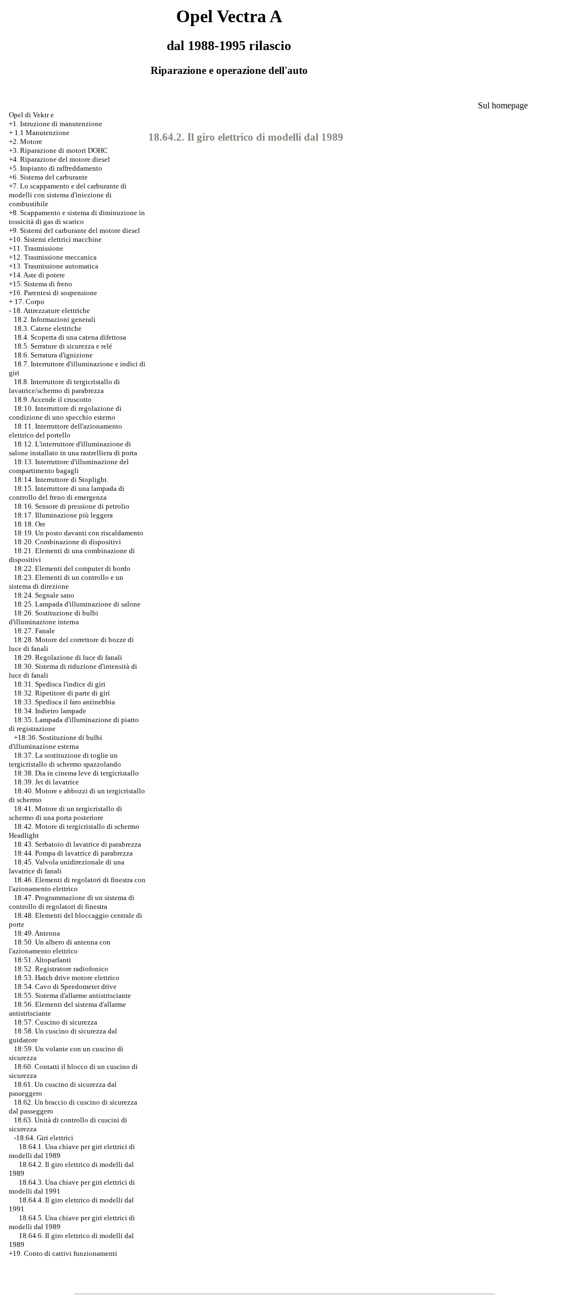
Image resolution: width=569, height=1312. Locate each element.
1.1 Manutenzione (41, 132)
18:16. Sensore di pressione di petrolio (71, 506)
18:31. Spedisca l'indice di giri (60, 684)
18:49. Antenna (37, 933)
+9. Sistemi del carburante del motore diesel (74, 230)
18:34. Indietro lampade (50, 711)
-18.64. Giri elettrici (43, 1138)
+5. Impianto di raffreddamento (55, 168)
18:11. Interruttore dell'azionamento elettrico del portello (65, 430)
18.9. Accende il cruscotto (53, 399)
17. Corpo (29, 301)
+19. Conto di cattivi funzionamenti (63, 1253)
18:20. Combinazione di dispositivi (67, 542)
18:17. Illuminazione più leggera (63, 515)
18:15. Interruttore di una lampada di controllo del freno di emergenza (66, 492)
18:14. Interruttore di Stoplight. (61, 479)
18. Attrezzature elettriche (51, 310)
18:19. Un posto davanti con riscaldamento (78, 533)
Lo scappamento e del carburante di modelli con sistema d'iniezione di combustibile (68, 195)
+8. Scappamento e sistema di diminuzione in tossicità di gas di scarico (77, 217)
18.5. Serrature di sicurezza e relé (63, 346)
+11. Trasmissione (36, 248)
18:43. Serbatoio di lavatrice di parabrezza (77, 844)
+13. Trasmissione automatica (53, 266)
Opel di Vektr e (31, 115)
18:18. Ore (30, 524)
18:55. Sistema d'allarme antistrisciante (72, 995)
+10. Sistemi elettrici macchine (55, 239)
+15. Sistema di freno (40, 284)
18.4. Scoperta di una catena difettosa (70, 337)
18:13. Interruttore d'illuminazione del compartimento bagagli (69, 466)
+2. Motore (25, 141)
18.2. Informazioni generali (55, 319)
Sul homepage (503, 105)
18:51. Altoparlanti (42, 960)
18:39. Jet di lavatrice (46, 782)
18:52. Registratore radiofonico (61, 969)
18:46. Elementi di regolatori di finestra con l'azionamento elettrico (77, 884)
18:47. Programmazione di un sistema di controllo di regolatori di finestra (71, 902)
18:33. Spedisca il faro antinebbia (64, 702)
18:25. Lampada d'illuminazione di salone (77, 604)
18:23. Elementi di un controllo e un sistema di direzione (66, 581)
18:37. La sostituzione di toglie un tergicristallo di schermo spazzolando (65, 759)
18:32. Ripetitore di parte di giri (62, 693)
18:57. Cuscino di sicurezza (55, 1022)
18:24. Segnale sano (44, 595)
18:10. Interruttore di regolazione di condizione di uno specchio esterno (65, 412)
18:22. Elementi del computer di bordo (72, 568)
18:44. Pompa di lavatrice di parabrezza (73, 853)
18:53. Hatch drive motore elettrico (66, 977)
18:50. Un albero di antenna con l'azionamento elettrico (60, 946)
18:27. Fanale (34, 631)
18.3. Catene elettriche (48, 328)
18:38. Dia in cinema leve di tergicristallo (76, 773)
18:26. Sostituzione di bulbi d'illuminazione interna (53, 617)
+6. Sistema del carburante (48, 177)
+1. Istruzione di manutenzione (55, 124)
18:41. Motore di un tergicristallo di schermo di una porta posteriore (65, 813)
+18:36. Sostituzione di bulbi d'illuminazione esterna (55, 742)
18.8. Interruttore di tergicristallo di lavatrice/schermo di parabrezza (64, 386)
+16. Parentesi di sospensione (53, 293)
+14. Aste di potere (37, 275)
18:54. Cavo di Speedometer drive (65, 986)
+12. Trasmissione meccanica (53, 257)
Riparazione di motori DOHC (64, 150)
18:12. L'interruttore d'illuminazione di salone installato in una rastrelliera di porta (73, 448)
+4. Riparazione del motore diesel (59, 159)
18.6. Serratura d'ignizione (53, 355)
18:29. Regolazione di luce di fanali (68, 657)
